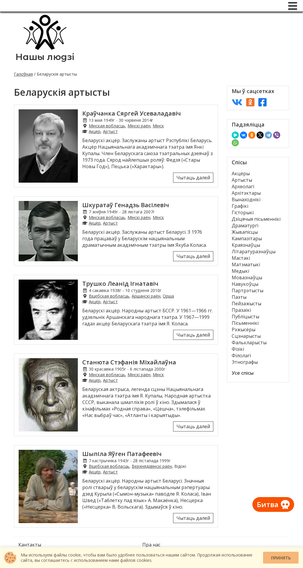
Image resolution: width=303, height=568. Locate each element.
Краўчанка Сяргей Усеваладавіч (131, 113)
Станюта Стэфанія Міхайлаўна (129, 362)
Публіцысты (245, 316)
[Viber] (276, 135)
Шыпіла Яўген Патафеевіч (122, 454)
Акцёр (95, 131)
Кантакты (29, 544)
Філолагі (241, 355)
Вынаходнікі (246, 199)
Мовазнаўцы (247, 277)
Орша (168, 296)
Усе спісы (243, 373)
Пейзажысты (246, 303)
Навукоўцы (245, 284)
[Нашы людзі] (45, 48)
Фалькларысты (249, 342)
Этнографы (245, 362)
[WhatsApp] (235, 142)
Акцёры (241, 173)
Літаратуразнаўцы (253, 251)
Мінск (158, 126)
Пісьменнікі (245, 323)
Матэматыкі (246, 264)
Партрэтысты (247, 290)
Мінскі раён (139, 126)
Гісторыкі (243, 212)
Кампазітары (247, 238)
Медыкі (240, 271)
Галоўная (23, 74)
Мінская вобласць (107, 126)
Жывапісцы (245, 232)
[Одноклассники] (251, 135)
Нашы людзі (45, 56)
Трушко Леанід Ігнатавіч (120, 284)
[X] (260, 135)
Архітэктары (246, 193)
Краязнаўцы (246, 245)
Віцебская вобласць (109, 296)
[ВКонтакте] (243, 135)
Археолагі (243, 186)
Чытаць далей (193, 177)
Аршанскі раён (146, 296)
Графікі (240, 206)
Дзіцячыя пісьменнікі (256, 219)
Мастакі (241, 258)
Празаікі (241, 310)
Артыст (110, 131)
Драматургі (245, 225)
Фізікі (238, 349)
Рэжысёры (243, 329)
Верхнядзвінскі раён (152, 466)
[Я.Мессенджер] (235, 135)
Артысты (242, 180)
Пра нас (151, 544)
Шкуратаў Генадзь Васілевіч (125, 205)
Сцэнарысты (246, 336)
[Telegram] (268, 135)
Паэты (239, 297)
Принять (281, 558)
